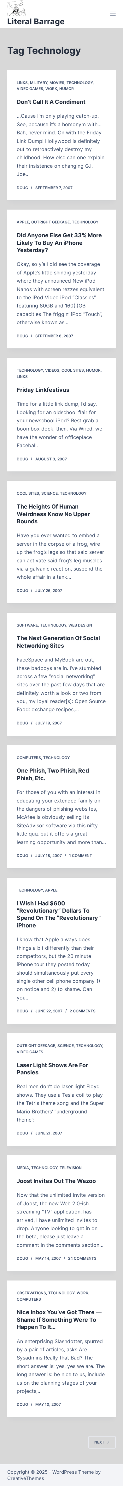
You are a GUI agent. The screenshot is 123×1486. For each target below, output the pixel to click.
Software (27, 625)
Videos (52, 370)
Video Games (30, 88)
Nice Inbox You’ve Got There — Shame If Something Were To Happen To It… (59, 1319)
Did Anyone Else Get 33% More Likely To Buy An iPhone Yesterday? (59, 242)
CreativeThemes (25, 1478)
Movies (57, 82)
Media (23, 1167)
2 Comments (83, 1011)
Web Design (80, 625)
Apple (23, 222)
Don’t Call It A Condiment (51, 102)
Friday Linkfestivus (43, 389)
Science (49, 493)
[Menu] (113, 14)
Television (71, 1167)
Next (99, 1442)
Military (38, 82)
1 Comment (80, 855)
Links (22, 82)
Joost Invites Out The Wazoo (56, 1181)
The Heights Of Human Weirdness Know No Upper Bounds (53, 514)
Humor (66, 88)
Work (51, 88)
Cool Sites (73, 370)
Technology (80, 82)
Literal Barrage (36, 21)
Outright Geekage (50, 222)
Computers (29, 757)
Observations (31, 1293)
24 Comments (82, 1258)
